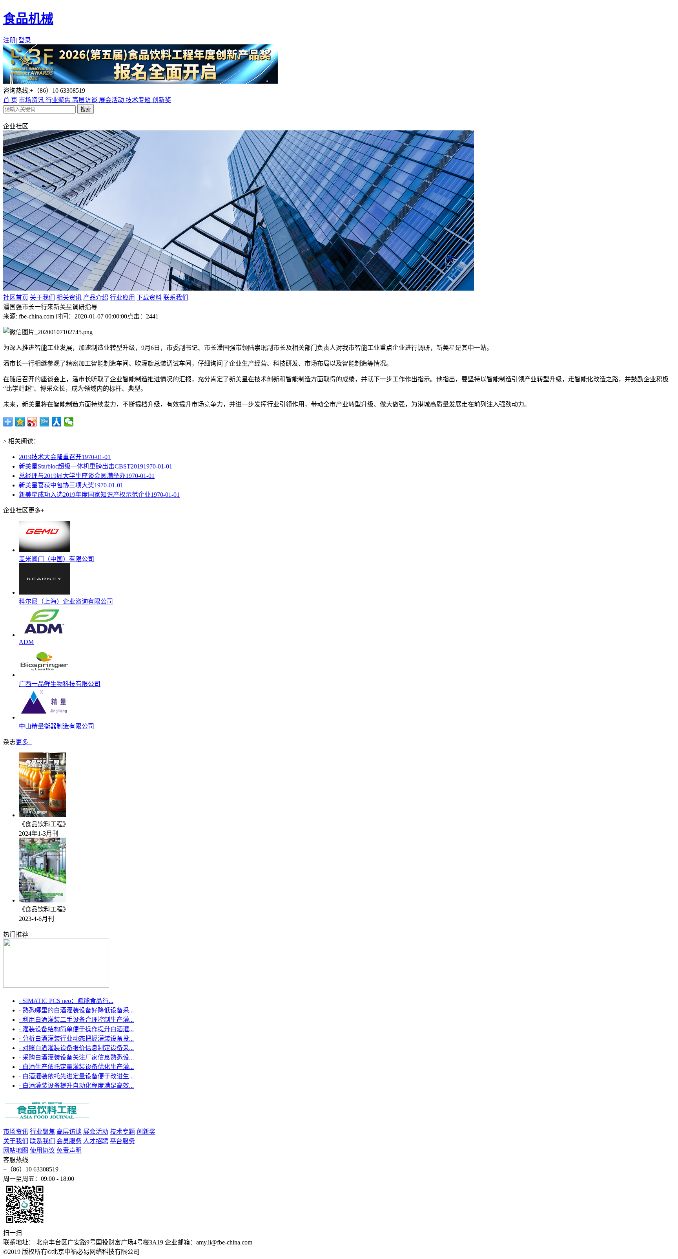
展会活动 (112, 100)
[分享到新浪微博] (32, 421)
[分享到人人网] (57, 421)
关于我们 (42, 297)
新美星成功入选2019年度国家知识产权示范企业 (99, 494)
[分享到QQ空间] (20, 421)
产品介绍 (95, 297)
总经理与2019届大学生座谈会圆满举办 (87, 475)
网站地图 (15, 1150)
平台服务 (122, 1141)
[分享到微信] (69, 421)
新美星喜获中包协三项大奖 (71, 485)
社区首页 (15, 297)
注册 (9, 40)
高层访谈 (85, 100)
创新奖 (161, 100)
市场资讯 (32, 100)
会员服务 (69, 1141)
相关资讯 (69, 297)
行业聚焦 (59, 100)
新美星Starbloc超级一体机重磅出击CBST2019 (95, 466)
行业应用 (122, 297)
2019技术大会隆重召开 (65, 457)
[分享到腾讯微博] (44, 421)
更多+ (24, 742)
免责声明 (69, 1150)
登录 (24, 40)
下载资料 (149, 297)
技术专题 (139, 100)
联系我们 (175, 297)
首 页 (10, 100)
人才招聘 (95, 1141)
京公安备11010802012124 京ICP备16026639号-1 (207, 1251)
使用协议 (42, 1150)
